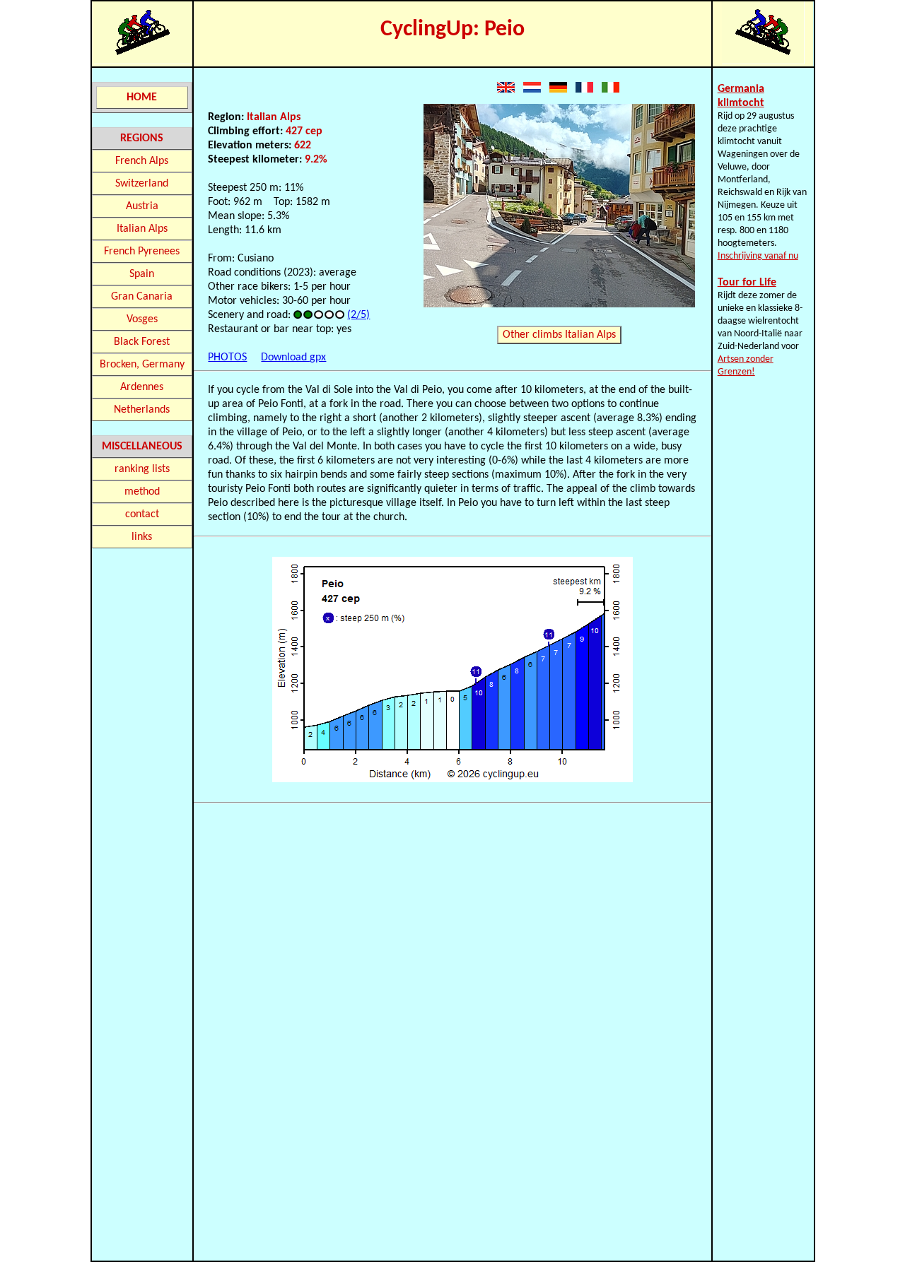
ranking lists (142, 469)
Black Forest (142, 342)
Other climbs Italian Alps (559, 335)
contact (142, 514)
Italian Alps (142, 229)
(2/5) (358, 315)
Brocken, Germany (142, 364)
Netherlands (142, 409)
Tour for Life (747, 282)
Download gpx (293, 357)
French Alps (141, 161)
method (142, 491)
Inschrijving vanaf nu (758, 256)
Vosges (142, 319)
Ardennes (141, 387)
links (142, 537)
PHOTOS (227, 357)
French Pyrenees (142, 251)
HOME (142, 97)
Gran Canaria (142, 296)
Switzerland (141, 183)
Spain (141, 274)
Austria (142, 206)
